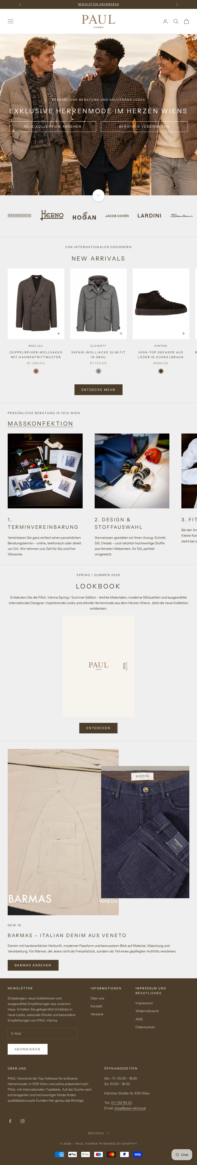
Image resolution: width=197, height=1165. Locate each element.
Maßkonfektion (41, 423)
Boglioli (36, 345)
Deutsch (96, 1133)
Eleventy (98, 345)
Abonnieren (28, 1049)
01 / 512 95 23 (121, 1102)
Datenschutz (145, 1027)
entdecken (98, 728)
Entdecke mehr (98, 390)
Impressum (144, 1003)
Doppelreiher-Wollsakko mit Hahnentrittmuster (36, 355)
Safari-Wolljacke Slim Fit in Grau (98, 355)
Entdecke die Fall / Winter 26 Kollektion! (98, 4)
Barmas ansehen (33, 965)
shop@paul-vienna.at (130, 1108)
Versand (97, 1014)
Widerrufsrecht (147, 1011)
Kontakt (96, 1006)
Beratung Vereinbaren (144, 126)
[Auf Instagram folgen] (22, 1121)
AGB (138, 1019)
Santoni (161, 345)
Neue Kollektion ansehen (52, 126)
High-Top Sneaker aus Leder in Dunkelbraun (161, 355)
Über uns (97, 998)
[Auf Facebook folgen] (10, 1121)
